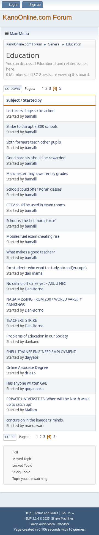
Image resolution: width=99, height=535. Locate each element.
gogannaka (34, 388)
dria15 (30, 373)
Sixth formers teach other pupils (33, 142)
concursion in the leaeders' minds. (35, 420)
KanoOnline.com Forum (37, 17)
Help (28, 513)
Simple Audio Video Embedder (49, 524)
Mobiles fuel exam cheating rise (33, 236)
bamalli (31, 116)
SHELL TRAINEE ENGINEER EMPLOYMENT (41, 351)
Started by (32, 100)
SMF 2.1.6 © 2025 (37, 518)
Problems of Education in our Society (37, 336)
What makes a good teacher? (30, 252)
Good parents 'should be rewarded (35, 157)
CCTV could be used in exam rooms (35, 204)
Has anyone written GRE (26, 383)
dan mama (33, 273)
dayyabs (31, 357)
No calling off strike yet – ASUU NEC (36, 283)
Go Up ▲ (68, 513)
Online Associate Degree (27, 367)
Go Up (10, 437)
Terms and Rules (46, 513)
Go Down (12, 89)
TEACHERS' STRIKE (21, 320)
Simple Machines (62, 518)
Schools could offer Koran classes (34, 189)
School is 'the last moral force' (31, 220)
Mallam (31, 409)
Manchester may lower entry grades (37, 173)
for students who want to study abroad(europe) (46, 267)
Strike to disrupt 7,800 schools (31, 126)
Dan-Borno (34, 289)
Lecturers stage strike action (30, 110)
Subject (13, 100)
